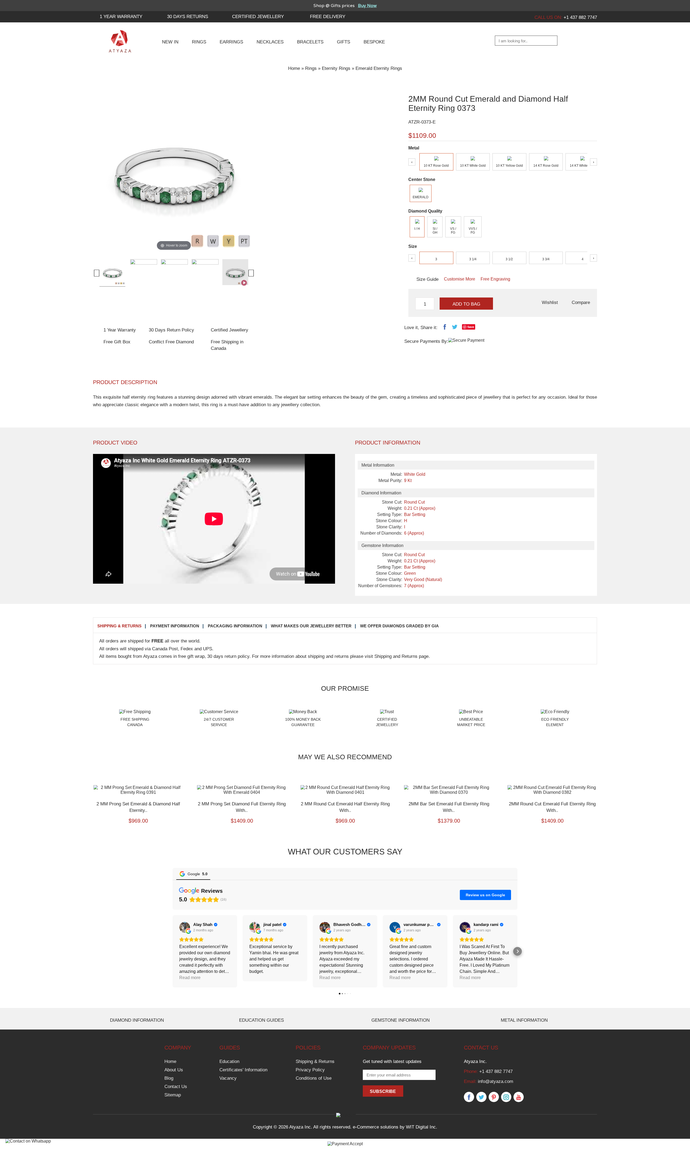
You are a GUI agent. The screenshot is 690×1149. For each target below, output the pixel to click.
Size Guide (427, 279)
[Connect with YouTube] (518, 1097)
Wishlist (550, 302)
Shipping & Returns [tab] (119, 626)
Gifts (343, 42)
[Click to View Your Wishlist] (578, 41)
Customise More (459, 279)
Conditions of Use (314, 1078)
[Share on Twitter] (454, 328)
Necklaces (270, 42)
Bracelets (310, 42)
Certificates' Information (243, 1069)
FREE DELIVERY (327, 16)
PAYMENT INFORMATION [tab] (174, 626)
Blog (168, 1078)
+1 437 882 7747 (496, 1071)
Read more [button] (260, 977)
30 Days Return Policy (171, 330)
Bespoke (374, 42)
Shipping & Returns (315, 1061)
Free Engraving (495, 279)
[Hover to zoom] (173, 171)
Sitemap (172, 1094)
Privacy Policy (310, 1069)
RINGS (199, 42)
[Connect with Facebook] (469, 1097)
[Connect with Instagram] (506, 1097)
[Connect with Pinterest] (494, 1097)
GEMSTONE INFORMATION (400, 1020)
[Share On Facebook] (444, 328)
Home (294, 68)
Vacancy (228, 1078)
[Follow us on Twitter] (481, 1097)
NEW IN (170, 42)
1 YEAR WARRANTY (121, 16)
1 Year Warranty (120, 330)
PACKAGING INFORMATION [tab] (235, 626)
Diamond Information (137, 1020)
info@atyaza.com (495, 1081)
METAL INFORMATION (524, 1020)
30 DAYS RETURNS (187, 16)
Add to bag (466, 304)
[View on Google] (184, 927)
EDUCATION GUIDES (261, 1020)
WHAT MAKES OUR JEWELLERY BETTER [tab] (311, 626)
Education (229, 1061)
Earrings (231, 42)
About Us (173, 1069)
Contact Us (175, 1086)
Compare (581, 302)
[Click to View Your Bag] (591, 41)
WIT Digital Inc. (421, 1127)
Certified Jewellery (258, 16)
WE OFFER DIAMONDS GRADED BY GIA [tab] (399, 626)
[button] (172, 951)
